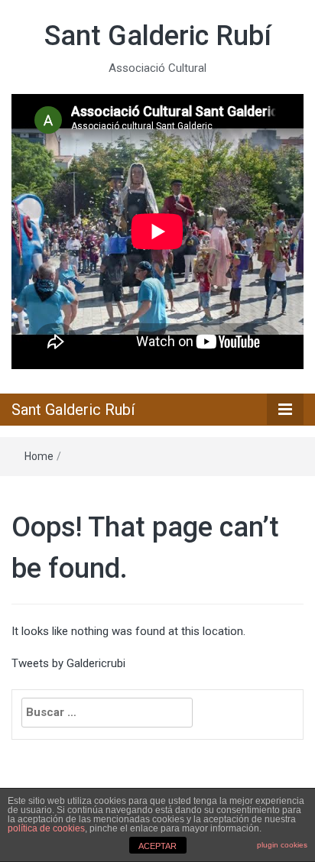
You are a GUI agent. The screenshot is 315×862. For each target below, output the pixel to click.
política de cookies (46, 828)
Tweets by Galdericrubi (68, 663)
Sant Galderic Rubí (157, 36)
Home (39, 456)
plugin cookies (282, 845)
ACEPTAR (157, 846)
